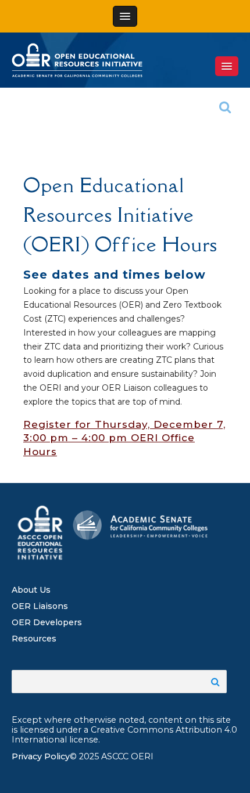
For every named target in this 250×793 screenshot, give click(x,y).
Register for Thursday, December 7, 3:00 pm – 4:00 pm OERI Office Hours (124, 438)
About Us (31, 590)
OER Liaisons (40, 606)
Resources (34, 638)
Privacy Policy (41, 756)
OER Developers (47, 622)
